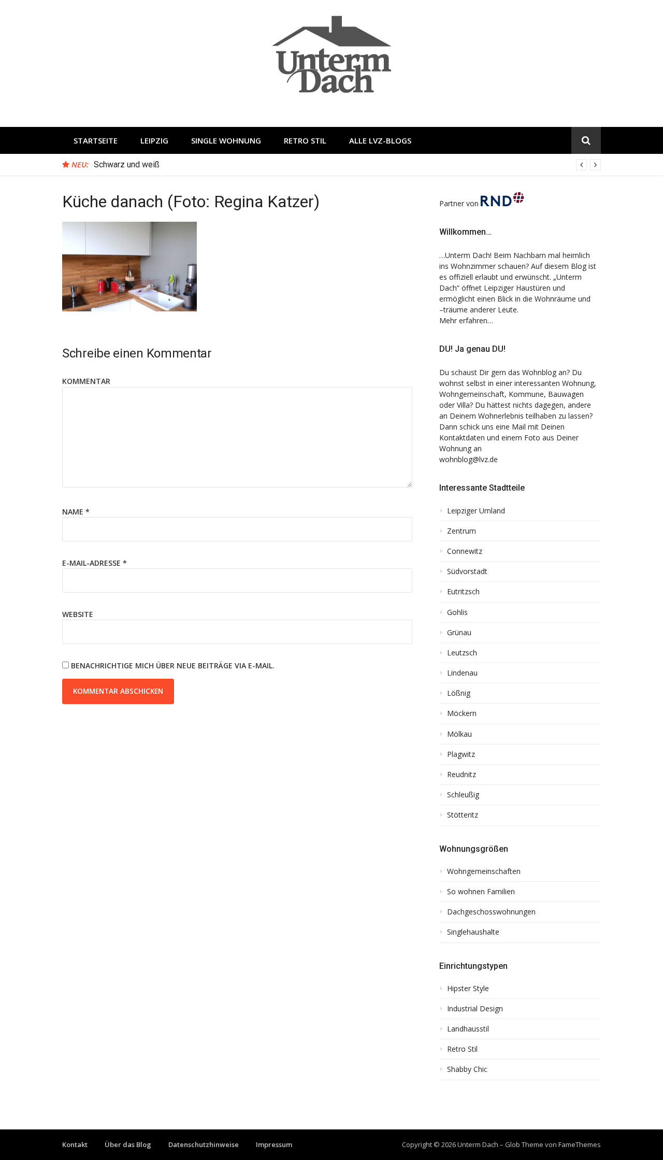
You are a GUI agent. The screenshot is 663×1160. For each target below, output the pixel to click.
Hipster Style (468, 988)
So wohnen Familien (481, 891)
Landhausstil (468, 1029)
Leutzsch (462, 652)
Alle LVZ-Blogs (380, 140)
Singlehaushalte (473, 932)
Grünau (459, 632)
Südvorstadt (467, 571)
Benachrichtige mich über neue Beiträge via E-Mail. (173, 665)
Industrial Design (475, 1008)
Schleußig (463, 794)
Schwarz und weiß (127, 164)
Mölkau (459, 734)
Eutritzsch (463, 591)
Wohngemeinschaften (484, 871)
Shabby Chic (467, 1069)
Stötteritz (462, 815)
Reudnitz (461, 774)
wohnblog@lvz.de (468, 459)
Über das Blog (128, 1144)
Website (77, 614)
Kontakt (75, 1144)
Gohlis (457, 612)
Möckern (462, 713)
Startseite (96, 140)
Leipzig (154, 140)
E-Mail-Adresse (94, 563)
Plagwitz (461, 754)
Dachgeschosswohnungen (491, 911)
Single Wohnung (226, 140)
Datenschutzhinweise (203, 1144)
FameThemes (579, 1144)
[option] (347, 164)
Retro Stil (305, 140)
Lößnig (458, 693)
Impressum (274, 1144)
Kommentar (86, 381)
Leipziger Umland (476, 510)
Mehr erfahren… (466, 320)
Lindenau (462, 673)
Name (76, 512)
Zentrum (461, 531)
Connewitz (464, 551)
